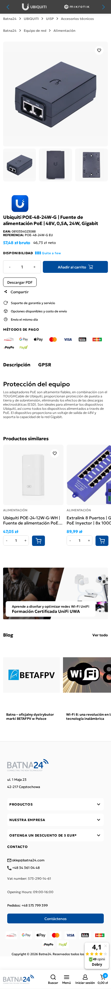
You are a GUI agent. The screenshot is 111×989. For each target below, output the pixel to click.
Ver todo (100, 634)
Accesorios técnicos (77, 19)
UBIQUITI (31, 19)
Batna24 (10, 19)
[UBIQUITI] (34, 7)
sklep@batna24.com (27, 860)
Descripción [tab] (16, 364)
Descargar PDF (20, 282)
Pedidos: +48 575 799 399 (27, 905)
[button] (53, 979)
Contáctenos (55, 918)
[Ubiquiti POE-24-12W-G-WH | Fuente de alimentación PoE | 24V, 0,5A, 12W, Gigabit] (33, 475)
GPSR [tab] (44, 364)
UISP (50, 19)
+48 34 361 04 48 (25, 868)
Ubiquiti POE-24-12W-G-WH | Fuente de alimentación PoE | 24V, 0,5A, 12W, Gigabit (32, 520)
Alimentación (64, 30)
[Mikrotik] (76, 7)
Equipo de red (35, 30)
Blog (8, 635)
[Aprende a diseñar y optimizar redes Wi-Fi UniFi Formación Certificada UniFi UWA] (55, 593)
